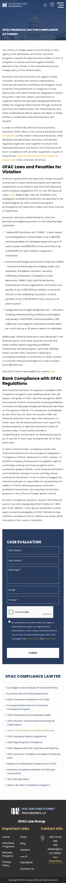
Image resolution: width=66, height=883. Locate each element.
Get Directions (55, 859)
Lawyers (25, 850)
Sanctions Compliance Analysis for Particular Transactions (31, 771)
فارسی (23, 856)
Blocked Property (7, 854)
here (11, 194)
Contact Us (27, 869)
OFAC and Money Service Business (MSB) (29, 715)
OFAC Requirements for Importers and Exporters (33, 748)
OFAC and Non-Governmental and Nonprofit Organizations (31, 722)
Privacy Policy (50, 638)
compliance (9, 135)
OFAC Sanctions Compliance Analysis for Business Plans (34, 756)
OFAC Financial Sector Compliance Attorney (30, 730)
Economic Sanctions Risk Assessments (27, 693)
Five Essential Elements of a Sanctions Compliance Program (27, 707)
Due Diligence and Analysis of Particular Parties (32, 687)
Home (6, 837)
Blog (22, 843)
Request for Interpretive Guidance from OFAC (31, 763)
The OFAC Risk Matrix (18, 779)
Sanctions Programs (8, 844)
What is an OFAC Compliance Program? (28, 785)
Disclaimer (26, 862)
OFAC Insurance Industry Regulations (27, 736)
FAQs (23, 837)
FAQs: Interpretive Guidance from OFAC (28, 699)
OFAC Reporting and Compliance (25, 742)
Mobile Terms (33, 638)
